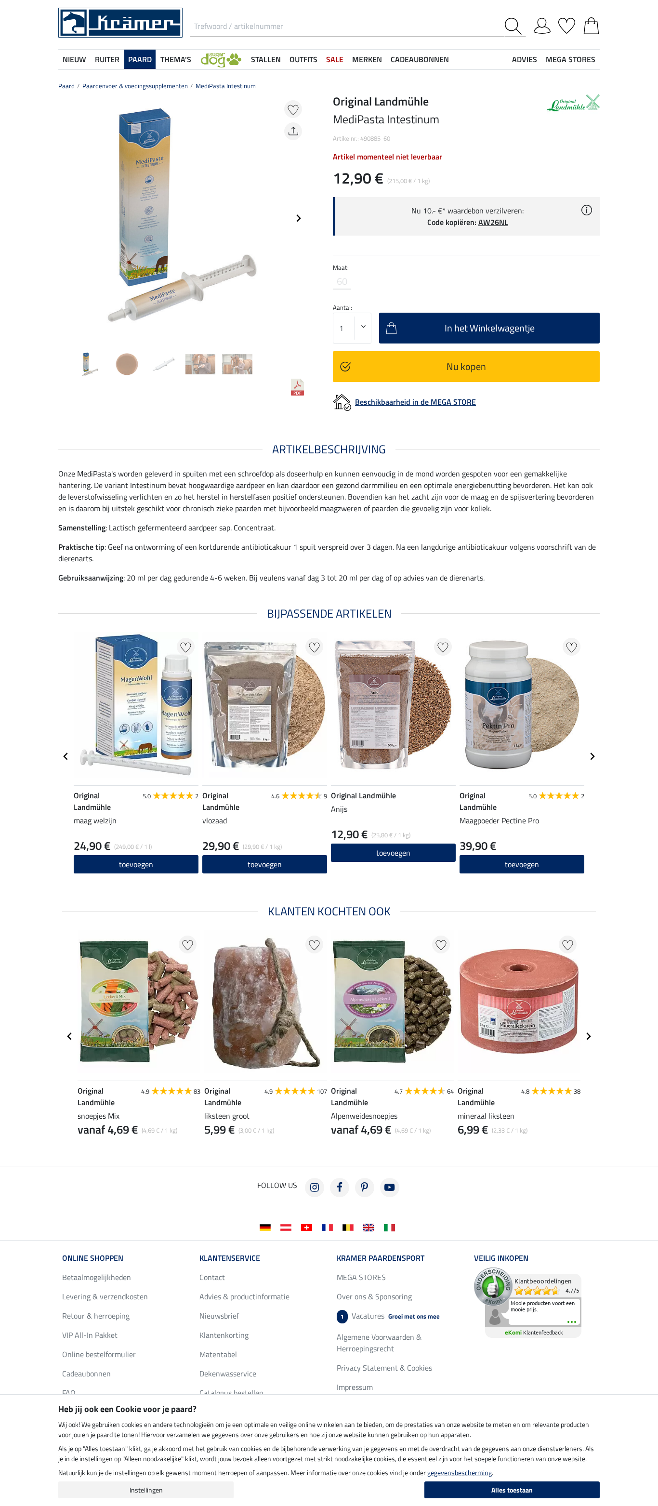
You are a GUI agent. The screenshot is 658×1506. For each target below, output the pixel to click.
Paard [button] (140, 59)
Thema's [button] (175, 59)
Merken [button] (367, 59)
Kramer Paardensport (380, 1258)
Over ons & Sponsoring (374, 1296)
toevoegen (136, 864)
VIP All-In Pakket (90, 1335)
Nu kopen (466, 366)
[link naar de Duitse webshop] (267, 1226)
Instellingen (146, 1490)
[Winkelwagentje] (591, 24)
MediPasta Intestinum (226, 86)
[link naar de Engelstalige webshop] (370, 1226)
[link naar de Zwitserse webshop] (308, 1226)
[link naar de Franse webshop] (329, 1226)
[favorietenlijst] (566, 24)
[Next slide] (298, 218)
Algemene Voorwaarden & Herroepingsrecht (379, 1342)
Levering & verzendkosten (105, 1296)
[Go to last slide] (66, 756)
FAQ (69, 1393)
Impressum (355, 1387)
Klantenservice (229, 1258)
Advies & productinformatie (244, 1296)
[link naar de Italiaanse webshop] (391, 1226)
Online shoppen (92, 1258)
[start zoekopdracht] (515, 26)
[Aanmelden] (542, 24)
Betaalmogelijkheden (96, 1277)
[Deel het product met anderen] (293, 131)
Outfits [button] (303, 59)
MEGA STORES (570, 59)
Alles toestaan (512, 1490)
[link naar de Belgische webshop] (349, 1226)
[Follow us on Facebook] (339, 1187)
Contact (212, 1277)
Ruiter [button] (107, 59)
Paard (66, 86)
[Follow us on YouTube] (389, 1187)
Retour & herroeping (96, 1315)
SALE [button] (334, 59)
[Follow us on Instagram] (314, 1187)
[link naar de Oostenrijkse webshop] (287, 1226)
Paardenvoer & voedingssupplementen (135, 86)
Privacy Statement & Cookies (384, 1368)
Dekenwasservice (227, 1373)
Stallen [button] (266, 59)
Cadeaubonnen (86, 1373)
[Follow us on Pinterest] (364, 1187)
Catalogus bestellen (231, 1393)
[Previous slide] (66, 218)
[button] (221, 59)
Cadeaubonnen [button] (420, 59)
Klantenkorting (224, 1335)
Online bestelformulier (99, 1354)
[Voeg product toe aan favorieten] (293, 109)
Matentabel (218, 1354)
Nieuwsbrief (219, 1315)
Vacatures (390, 1315)
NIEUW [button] (74, 59)
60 (342, 281)
